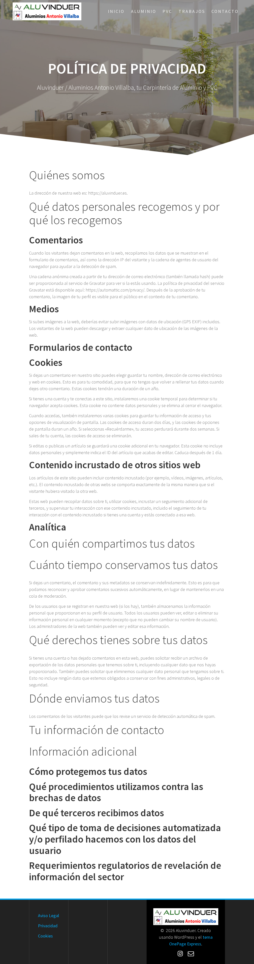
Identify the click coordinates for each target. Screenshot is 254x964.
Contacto (225, 11)
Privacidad (48, 926)
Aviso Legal (48, 915)
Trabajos (192, 11)
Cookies (45, 936)
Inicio (116, 11)
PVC (167, 11)
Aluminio (143, 11)
